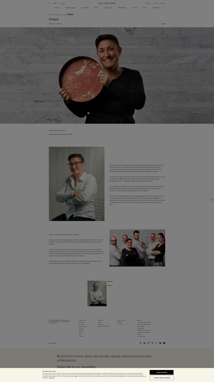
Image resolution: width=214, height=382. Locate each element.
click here (52, 377)
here (76, 376)
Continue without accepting (162, 377)
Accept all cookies (161, 372)
